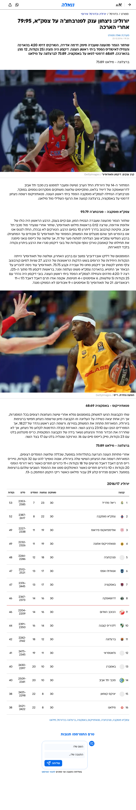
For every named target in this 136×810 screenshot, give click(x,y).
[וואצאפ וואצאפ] (17, 5)
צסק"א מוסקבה (121, 720)
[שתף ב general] (10, 5)
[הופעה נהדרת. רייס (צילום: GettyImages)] (68, 345)
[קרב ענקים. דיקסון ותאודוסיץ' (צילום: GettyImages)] (68, 124)
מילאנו (52, 720)
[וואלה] (68, 5)
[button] (118, 4)
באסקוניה (82, 720)
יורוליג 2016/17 (118, 484)
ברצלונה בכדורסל (66, 720)
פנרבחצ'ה (106, 720)
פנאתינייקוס (94, 720)
